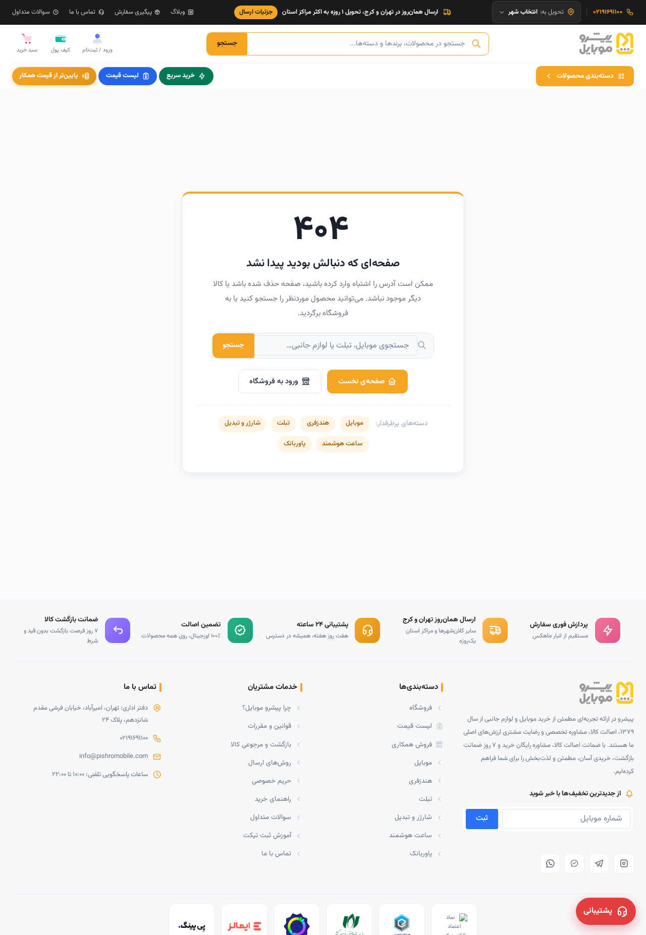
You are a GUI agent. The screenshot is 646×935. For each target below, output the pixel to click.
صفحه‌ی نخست (361, 381)
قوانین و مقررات (269, 726)
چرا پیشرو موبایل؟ (266, 708)
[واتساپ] (550, 863)
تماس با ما (82, 12)
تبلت (283, 423)
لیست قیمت (122, 76)
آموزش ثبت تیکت (267, 835)
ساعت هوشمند (342, 444)
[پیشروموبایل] (606, 43)
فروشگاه (420, 708)
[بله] (574, 863)
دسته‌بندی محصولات (585, 76)
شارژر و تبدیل (242, 423)
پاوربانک (294, 444)
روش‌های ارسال (269, 762)
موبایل (354, 423)
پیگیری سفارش (133, 12)
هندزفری (318, 423)
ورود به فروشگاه (273, 381)
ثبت (482, 818)
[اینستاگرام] (624, 863)
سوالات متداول (31, 12)
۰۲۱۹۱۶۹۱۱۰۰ (134, 738)
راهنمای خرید (273, 799)
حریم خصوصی (271, 781)
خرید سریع (181, 76)
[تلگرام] (599, 863)
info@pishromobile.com (113, 756)
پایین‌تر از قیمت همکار (48, 76)
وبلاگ (178, 12)
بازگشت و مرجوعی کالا (261, 744)
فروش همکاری (412, 744)
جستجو (227, 43)
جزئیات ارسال (256, 12)
